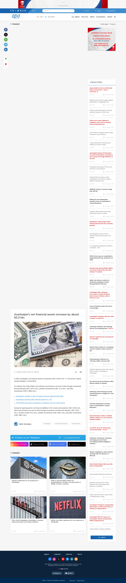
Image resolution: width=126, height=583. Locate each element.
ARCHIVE (69, 554)
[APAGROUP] (63, 568)
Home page (104, 24)
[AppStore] (69, 573)
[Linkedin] (23, 11)
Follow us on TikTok (38, 444)
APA (66, 379)
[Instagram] (13, 11)
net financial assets (61, 423)
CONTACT (57, 554)
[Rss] (25, 11)
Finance (113, 24)
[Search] (72, 11)
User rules (72, 580)
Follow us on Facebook (58, 444)
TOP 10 (79, 554)
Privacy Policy (81, 580)
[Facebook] (10, 11)
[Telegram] (20, 11)
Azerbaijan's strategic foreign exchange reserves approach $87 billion (40, 396)
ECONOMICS (100, 17)
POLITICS (84, 17)
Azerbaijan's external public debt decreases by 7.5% (34, 399)
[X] (15, 11)
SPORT (109, 17)
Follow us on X (75, 444)
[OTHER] (114, 16)
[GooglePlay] (57, 573)
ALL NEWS (76, 17)
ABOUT (46, 554)
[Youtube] (18, 11)
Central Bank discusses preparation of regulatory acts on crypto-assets (40, 403)
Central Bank (76, 423)
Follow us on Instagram (20, 444)
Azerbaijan (46, 423)
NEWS (92, 17)
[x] (58, 559)
